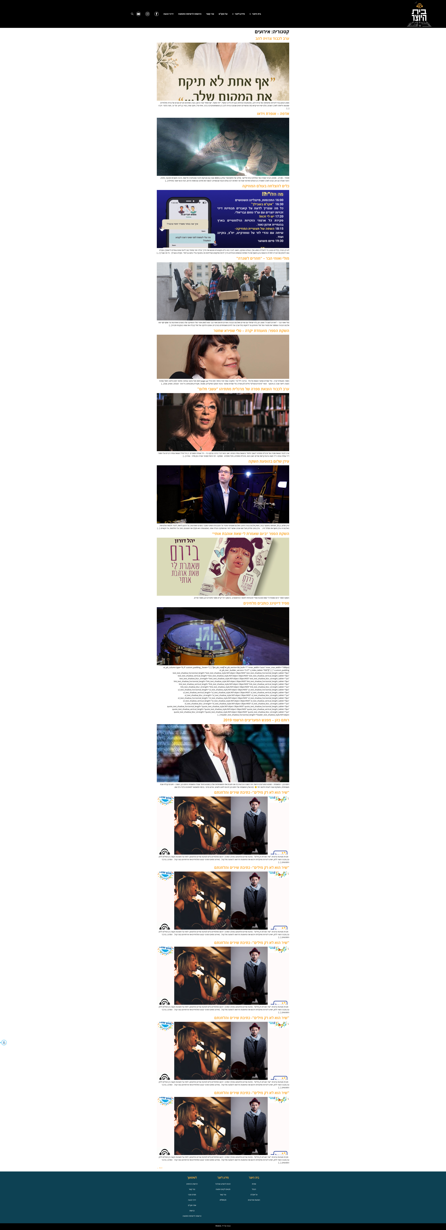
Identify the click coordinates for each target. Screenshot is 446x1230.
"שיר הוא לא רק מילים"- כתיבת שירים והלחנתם (251, 792)
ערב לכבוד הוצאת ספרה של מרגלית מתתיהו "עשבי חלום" (243, 388)
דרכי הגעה (168, 14)
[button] (3, 1042)
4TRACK (223, 1200)
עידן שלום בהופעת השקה (268, 461)
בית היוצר (256, 14)
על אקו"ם (223, 14)
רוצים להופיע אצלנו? (223, 1184)
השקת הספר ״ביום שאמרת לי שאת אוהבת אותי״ (250, 533)
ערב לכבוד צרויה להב (272, 38)
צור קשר (210, 14)
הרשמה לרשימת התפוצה (189, 14)
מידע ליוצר (240, 14)
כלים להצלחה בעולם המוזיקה (265, 185)
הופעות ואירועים (254, 1200)
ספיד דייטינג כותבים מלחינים (266, 603)
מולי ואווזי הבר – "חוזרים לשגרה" (262, 258)
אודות (254, 1184)
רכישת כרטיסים (192, 1184)
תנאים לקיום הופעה (223, 1189)
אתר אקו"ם (192, 1205)
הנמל (254, 1189)
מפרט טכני (192, 1194)
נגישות (192, 1210)
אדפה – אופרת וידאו (273, 113)
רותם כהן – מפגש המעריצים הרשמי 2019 (256, 719)
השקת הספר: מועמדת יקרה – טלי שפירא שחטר (251, 330)
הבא (159, 1167)
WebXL (218, 1226)
